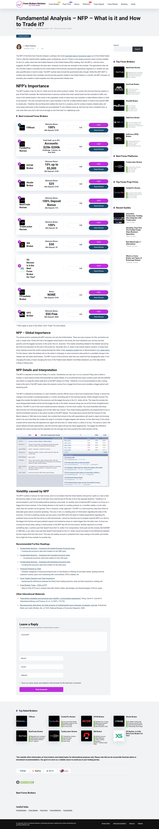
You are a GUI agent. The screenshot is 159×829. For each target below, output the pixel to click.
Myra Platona (31, 46)
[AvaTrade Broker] (119, 93)
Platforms (86, 4)
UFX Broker (29, 314)
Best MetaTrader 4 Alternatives (133, 243)
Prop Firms (67, 4)
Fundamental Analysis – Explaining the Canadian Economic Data (45, 555)
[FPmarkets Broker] (22, 294)
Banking (124, 4)
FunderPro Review (24, 149)
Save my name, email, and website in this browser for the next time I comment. (51, 683)
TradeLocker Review (25, 228)
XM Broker (29, 244)
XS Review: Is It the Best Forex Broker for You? (30, 268)
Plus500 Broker (132, 101)
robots (39, 410)
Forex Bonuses (21, 810)
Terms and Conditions (119, 823)
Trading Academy (27, 28)
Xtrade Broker (29, 184)
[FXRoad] (22, 130)
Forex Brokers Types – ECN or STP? (33, 585)
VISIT (99, 125)
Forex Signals (99, 4)
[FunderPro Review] (22, 146)
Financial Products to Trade (30, 569)
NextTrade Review (24, 206)
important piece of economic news (78, 56)
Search (116, 45)
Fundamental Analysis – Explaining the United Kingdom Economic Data (47, 548)
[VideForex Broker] (119, 127)
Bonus (76, 4)
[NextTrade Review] (22, 202)
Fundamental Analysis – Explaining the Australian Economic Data (45, 562)
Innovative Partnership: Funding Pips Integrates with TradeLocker (134, 217)
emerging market (72, 350)
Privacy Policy (106, 823)
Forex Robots (113, 4)
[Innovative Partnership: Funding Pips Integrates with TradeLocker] (119, 223)
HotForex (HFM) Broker (132, 135)
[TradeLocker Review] (22, 225)
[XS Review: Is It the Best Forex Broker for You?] (22, 271)
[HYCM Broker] (22, 169)
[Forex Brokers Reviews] (30, 4)
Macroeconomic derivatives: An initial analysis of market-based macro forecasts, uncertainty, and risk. (59, 605)
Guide (133, 4)
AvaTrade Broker (132, 84)
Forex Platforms (55, 810)
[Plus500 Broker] (119, 110)
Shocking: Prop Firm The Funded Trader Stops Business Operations (134, 231)
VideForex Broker (133, 118)
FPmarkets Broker (25, 297)
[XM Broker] (22, 247)
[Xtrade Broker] (22, 186)
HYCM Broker (29, 166)
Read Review (99, 130)
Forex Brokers (54, 4)
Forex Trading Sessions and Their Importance (37, 578)
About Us (132, 823)
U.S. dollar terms (103, 350)
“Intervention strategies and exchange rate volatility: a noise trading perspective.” (50, 598)
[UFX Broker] (22, 316)
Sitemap (140, 823)
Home (18, 28)
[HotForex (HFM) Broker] (119, 143)
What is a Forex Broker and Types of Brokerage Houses (134, 258)
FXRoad (30, 127)
